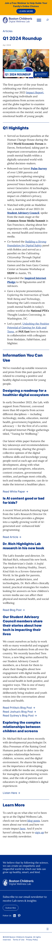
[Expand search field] (47, 20)
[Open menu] (47, 929)
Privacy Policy (32, 940)
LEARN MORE (26, 11)
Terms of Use (18, 940)
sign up (39, 832)
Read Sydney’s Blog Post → (20, 715)
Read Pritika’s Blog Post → (19, 707)
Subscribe (10, 908)
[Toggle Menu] (39, 20)
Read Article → (12, 537)
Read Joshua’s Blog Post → (19, 711)
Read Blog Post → (14, 610)
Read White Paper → (15, 491)
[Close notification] (47, 10)
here (22, 828)
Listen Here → (11, 793)
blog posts (33, 820)
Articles (7, 31)
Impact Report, (35, 92)
